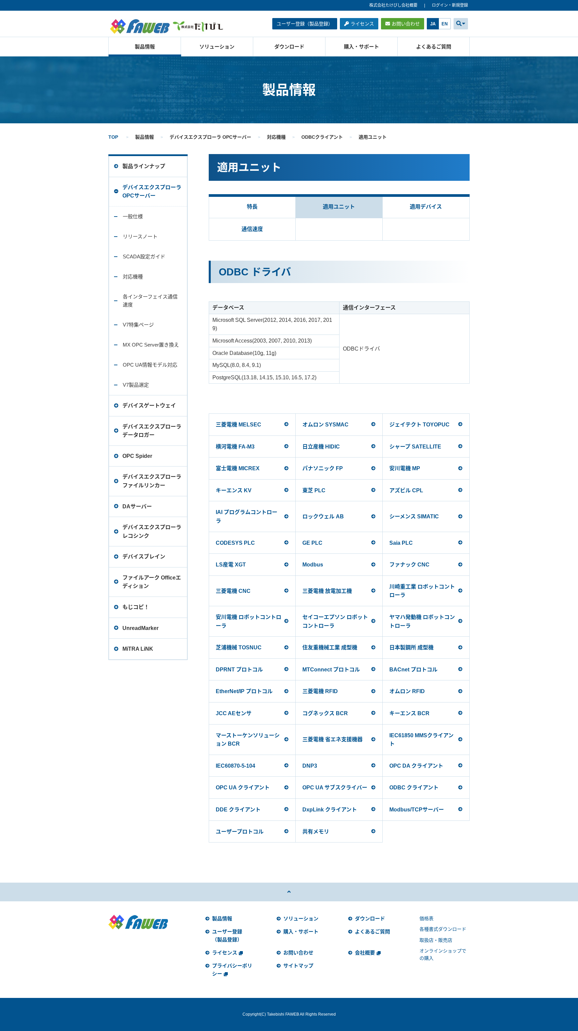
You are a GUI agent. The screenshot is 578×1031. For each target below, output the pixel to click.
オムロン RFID (407, 691)
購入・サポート (361, 46)
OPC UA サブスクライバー (334, 787)
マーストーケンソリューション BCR (248, 740)
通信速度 (252, 229)
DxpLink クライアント (329, 809)
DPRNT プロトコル (239, 669)
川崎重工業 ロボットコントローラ (422, 591)
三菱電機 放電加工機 (327, 591)
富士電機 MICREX (238, 468)
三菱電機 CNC (233, 591)
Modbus (312, 564)
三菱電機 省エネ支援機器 (332, 739)
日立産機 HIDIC (321, 446)
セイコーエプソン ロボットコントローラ (335, 621)
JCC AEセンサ (234, 713)
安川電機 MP (404, 468)
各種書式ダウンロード (442, 929)
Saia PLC (401, 543)
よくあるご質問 (433, 46)
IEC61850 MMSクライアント (421, 740)
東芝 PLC (313, 490)
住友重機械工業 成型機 (329, 647)
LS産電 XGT (231, 564)
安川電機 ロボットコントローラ (248, 621)
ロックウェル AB (323, 516)
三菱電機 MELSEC (238, 424)
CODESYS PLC (235, 543)
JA (433, 23)
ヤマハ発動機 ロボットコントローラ (422, 621)
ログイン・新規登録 (450, 5)
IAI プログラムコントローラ (246, 516)
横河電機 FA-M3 (235, 446)
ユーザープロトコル (240, 831)
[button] (461, 23)
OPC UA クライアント (243, 787)
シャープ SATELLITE (415, 446)
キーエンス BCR (409, 713)
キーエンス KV (234, 490)
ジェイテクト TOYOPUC (419, 424)
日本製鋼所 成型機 (411, 647)
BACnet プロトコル (413, 669)
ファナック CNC (409, 564)
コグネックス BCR (325, 713)
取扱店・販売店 (435, 940)
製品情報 (145, 46)
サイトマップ (298, 966)
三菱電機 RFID (320, 691)
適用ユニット (339, 207)
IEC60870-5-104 (235, 766)
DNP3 (309, 766)
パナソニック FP (322, 468)
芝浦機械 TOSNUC (239, 647)
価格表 (426, 918)
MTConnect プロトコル (331, 669)
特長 (252, 207)
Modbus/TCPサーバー (416, 809)
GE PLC (312, 543)
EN (445, 23)
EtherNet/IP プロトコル (244, 691)
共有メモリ (315, 831)
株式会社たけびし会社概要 (393, 5)
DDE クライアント (238, 809)
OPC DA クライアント (416, 766)
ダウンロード (289, 46)
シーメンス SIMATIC (414, 516)
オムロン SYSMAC (325, 424)
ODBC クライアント (414, 787)
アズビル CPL (406, 490)
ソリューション (216, 46)
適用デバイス (426, 207)
